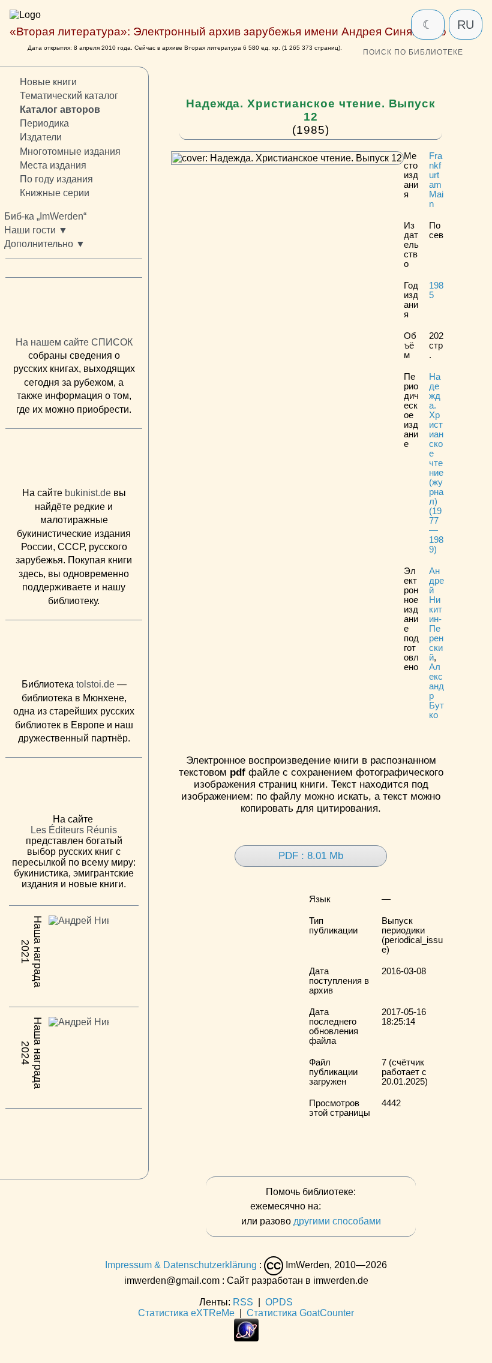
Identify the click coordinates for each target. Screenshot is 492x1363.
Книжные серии (54, 193)
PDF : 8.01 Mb (310, 855)
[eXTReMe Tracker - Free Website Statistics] (246, 1338)
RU (465, 24)
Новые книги (48, 82)
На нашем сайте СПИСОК (74, 342)
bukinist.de (88, 493)
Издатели (41, 138)
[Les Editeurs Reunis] (74, 789)
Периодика (44, 123)
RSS (243, 1302)
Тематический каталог (69, 96)
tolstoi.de (95, 684)
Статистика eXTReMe (186, 1313)
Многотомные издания (70, 151)
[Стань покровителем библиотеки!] (347, 1206)
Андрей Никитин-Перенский (436, 614)
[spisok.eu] (74, 309)
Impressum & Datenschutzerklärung (181, 1265)
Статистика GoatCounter (300, 1313)
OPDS (279, 1302)
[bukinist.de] (74, 461)
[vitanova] (74, 1140)
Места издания (53, 165)
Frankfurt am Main (436, 180)
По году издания (56, 179)
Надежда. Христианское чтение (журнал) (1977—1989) (436, 463)
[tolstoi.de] (74, 652)
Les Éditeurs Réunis (74, 830)
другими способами (337, 1221)
